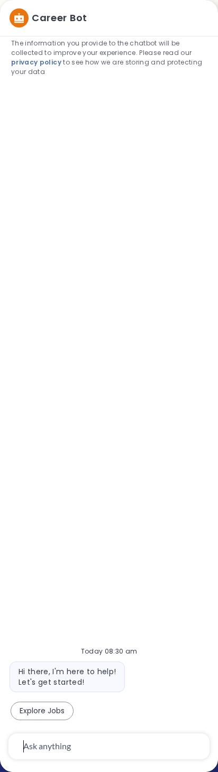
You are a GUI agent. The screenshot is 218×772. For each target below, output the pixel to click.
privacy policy (36, 62)
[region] (109, 381)
